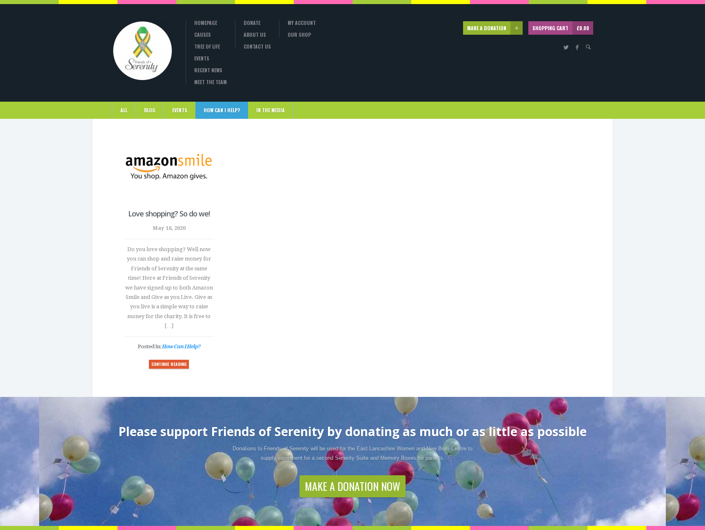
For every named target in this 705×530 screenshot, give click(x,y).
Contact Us (257, 46)
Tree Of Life (207, 46)
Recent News (208, 70)
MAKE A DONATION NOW (352, 486)
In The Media (270, 110)
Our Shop (299, 34)
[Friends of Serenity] (142, 50)
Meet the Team (210, 82)
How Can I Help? (222, 110)
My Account (302, 22)
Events (201, 58)
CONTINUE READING (168, 364)
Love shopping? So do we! (169, 213)
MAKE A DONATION (486, 27)
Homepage (205, 22)
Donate (252, 22)
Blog (149, 110)
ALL (123, 110)
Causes (202, 34)
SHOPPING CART (560, 27)
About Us (255, 34)
